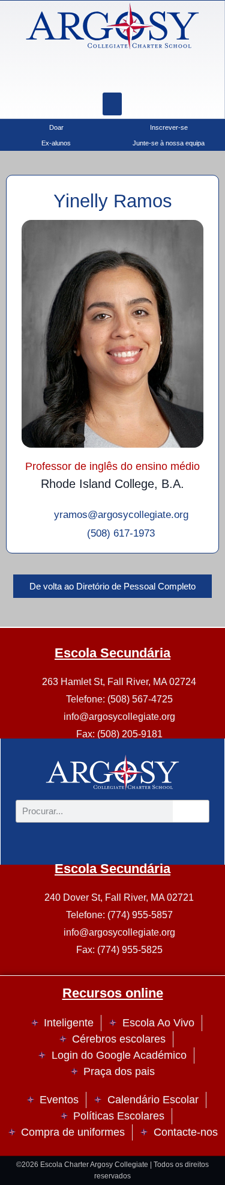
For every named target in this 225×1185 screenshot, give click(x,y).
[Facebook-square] (112, 74)
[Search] (142, 74)
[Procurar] (191, 811)
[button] (112, 104)
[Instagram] (82, 74)
